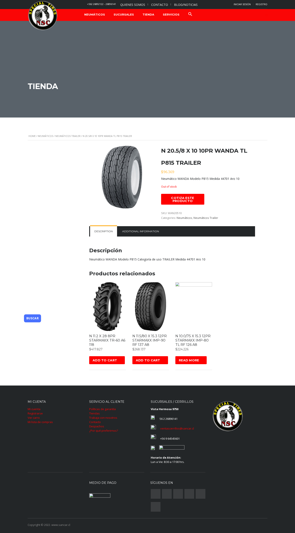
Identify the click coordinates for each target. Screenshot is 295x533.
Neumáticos (45, 136)
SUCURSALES (124, 14)
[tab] (103, 231)
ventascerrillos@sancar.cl (177, 428)
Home (32, 136)
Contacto (95, 422)
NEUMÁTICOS (94, 14)
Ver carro (34, 418)
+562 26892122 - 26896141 (101, 4)
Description (103, 231)
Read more (189, 360)
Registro (261, 4)
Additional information (140, 231)
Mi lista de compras (40, 422)
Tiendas (94, 413)
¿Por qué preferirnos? (103, 431)
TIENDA (148, 14)
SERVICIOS (171, 14)
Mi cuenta (34, 409)
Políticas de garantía (102, 409)
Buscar (32, 318)
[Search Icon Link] (190, 15)
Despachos (96, 426)
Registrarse (35, 413)
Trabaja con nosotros (103, 418)
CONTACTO (159, 5)
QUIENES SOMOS (132, 5)
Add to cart (105, 360)
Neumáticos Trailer (68, 136)
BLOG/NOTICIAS (186, 5)
